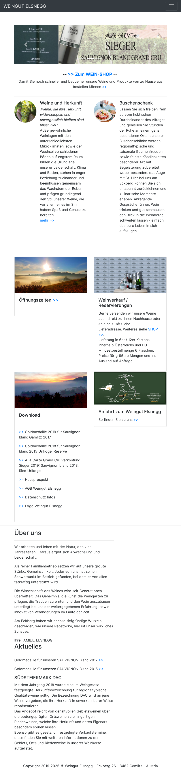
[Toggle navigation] (171, 6)
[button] (25, 44)
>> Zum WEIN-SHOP (90, 74)
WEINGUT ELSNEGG (27, 6)
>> (104, 86)
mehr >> (47, 220)
